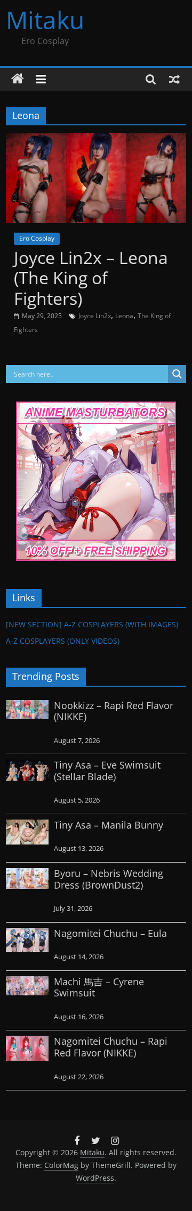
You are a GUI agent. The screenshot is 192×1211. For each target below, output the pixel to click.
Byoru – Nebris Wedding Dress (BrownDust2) (108, 879)
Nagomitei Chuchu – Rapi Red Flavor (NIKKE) (110, 1047)
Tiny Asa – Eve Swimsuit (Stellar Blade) (107, 770)
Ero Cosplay (36, 238)
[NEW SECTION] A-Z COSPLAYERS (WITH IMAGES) (92, 624)
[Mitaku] (17, 79)
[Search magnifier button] (177, 374)
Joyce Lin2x (94, 315)
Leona (124, 315)
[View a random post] (174, 79)
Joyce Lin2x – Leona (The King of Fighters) (91, 278)
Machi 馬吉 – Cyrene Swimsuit (99, 987)
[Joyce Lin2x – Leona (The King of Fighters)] (96, 140)
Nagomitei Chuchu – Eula (110, 933)
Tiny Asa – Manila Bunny (108, 824)
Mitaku (45, 19)
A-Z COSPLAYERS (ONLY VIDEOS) (62, 641)
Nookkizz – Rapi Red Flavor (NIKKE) (113, 711)
